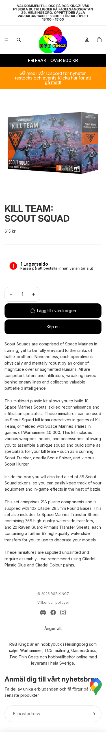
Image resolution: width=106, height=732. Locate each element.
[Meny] (6, 39)
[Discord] (43, 612)
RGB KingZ (60, 594)
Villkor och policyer (53, 602)
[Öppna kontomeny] (87, 40)
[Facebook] (53, 612)
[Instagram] (63, 612)
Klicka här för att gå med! (68, 80)
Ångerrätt (53, 628)
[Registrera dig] (93, 714)
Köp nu (53, 326)
